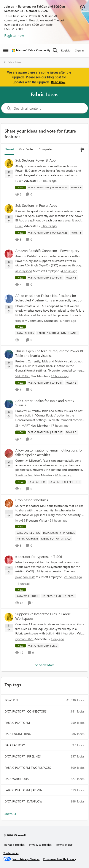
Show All (10, 814)
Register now (14, 35)
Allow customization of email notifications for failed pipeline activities (49, 452)
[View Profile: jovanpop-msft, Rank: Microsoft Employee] (9, 560)
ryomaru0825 (24, 639)
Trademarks (11, 853)
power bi (11, 700)
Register (66, 50)
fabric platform (17, 723)
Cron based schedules (31, 500)
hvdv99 (20, 520)
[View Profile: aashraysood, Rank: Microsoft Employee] (9, 254)
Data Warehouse (17, 779)
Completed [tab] (46, 149)
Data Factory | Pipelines (23, 756)
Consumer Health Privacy (59, 859)
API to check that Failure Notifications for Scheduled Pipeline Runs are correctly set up (48, 297)
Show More (46, 665)
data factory (15, 745)
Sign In (79, 50)
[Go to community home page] (31, 50)
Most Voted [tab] (26, 149)
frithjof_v (21, 321)
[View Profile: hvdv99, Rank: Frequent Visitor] (9, 503)
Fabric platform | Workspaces (28, 768)
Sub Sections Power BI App (35, 160)
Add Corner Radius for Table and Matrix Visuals (44, 403)
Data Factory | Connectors (25, 711)
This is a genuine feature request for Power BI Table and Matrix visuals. (49, 353)
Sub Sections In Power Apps (36, 205)
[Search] (55, 50)
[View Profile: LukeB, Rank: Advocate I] (9, 163)
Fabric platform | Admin (23, 790)
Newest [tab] (9, 149)
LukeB (19, 181)
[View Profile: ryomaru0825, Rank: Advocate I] (9, 617)
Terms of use (64, 844)
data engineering (18, 734)
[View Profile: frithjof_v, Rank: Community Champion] (9, 299)
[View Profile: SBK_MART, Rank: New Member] (9, 354)
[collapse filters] (81, 149)
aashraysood (23, 271)
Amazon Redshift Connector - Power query (47, 250)
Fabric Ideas (14, 62)
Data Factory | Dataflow (23, 801)
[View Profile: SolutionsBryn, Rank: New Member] (9, 453)
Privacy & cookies (40, 844)
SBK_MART (22, 376)
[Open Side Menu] (6, 50)
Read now (58, 82)
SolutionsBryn (24, 475)
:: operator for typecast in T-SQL (39, 556)
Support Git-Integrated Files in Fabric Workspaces (42, 616)
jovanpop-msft (25, 577)
